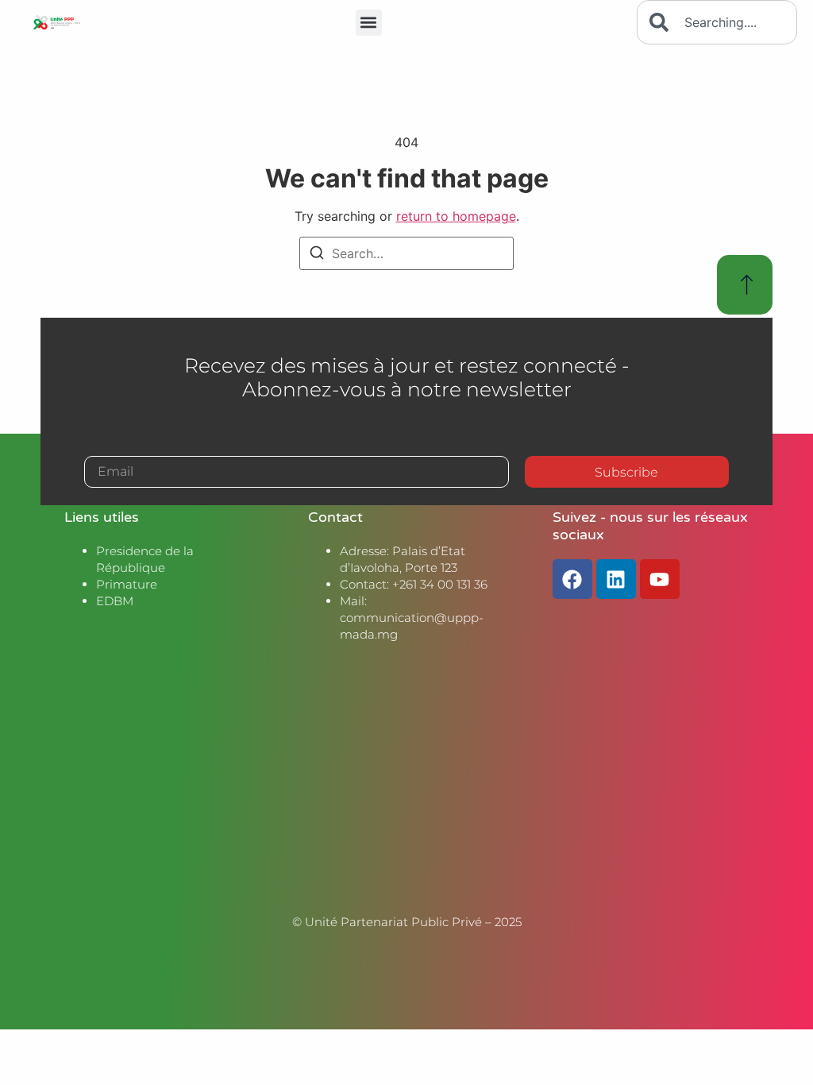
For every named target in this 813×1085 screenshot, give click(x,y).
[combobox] (717, 22)
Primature (126, 584)
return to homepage (456, 216)
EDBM (114, 600)
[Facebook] (572, 579)
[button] (369, 23)
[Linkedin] (616, 579)
